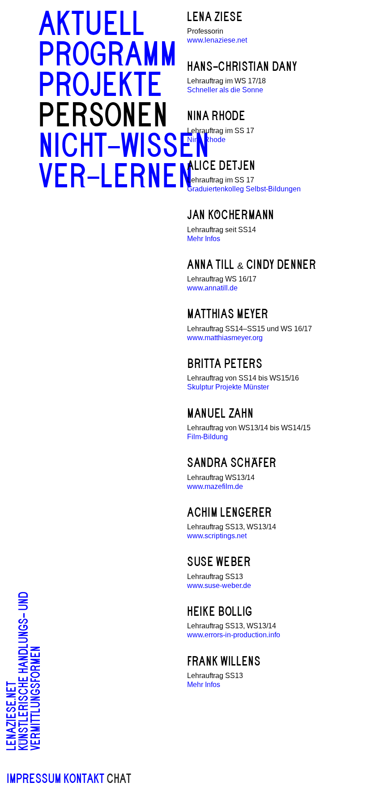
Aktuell (91, 24)
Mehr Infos (203, 238)
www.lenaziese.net (217, 40)
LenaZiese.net (11, 716)
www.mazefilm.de (215, 486)
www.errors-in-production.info (233, 635)
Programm (107, 54)
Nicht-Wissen (124, 146)
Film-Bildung (207, 437)
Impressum (34, 779)
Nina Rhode (206, 139)
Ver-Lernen (115, 176)
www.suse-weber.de (219, 585)
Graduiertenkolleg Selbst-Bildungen (244, 189)
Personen (103, 115)
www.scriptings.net (217, 536)
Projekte (100, 85)
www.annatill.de (212, 288)
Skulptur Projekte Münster (228, 387)
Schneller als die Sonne (225, 90)
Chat (119, 779)
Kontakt (84, 779)
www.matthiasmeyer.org (225, 337)
